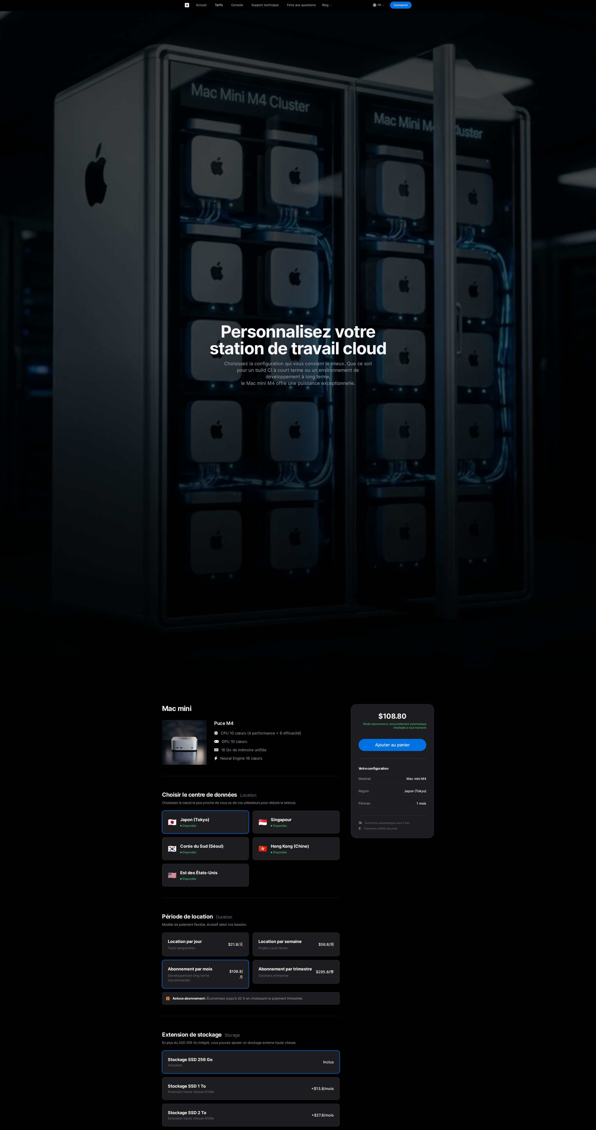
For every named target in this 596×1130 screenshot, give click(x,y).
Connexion (401, 5)
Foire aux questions (301, 5)
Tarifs (219, 5)
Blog (325, 5)
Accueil (201, 5)
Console (237, 5)
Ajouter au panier (392, 744)
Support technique (265, 5)
